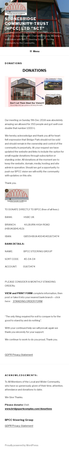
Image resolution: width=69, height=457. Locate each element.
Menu (36, 51)
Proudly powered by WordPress (21, 445)
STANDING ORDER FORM (28, 301)
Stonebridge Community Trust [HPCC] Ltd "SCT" (27, 23)
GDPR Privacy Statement (19, 354)
